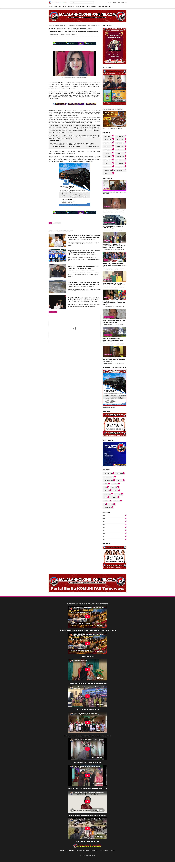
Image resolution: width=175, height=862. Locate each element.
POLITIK (113, 504)
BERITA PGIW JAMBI (121, 139)
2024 (114, 534)
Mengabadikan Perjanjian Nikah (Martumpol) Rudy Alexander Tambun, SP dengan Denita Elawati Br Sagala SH (114, 245)
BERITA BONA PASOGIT (85, 254)
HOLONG (109, 153)
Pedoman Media (70, 850)
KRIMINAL (117, 490)
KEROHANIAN (56, 25)
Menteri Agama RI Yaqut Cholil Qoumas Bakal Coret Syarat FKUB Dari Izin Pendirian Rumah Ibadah (84, 236)
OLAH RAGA (121, 163)
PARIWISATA (116, 497)
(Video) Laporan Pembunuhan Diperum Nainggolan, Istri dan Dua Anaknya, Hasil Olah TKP (114, 302)
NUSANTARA (119, 494)
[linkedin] (60, 226)
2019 (114, 519)
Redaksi (62, 850)
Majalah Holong (92, 855)
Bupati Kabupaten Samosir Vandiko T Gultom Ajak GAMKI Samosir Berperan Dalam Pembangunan (84, 252)
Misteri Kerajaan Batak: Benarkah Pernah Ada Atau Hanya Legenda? (114, 321)
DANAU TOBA (121, 143)
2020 (114, 522)
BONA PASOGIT (80, 6)
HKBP (55, 6)
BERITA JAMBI (62, 6)
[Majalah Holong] (58, 3)
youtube (113, 850)
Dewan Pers (94, 850)
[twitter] (52, 226)
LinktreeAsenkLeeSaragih (82, 850)
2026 (114, 540)
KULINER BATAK (121, 156)
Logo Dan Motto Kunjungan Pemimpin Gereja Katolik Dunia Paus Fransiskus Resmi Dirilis (92, 145)
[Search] (92, 2)
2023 (114, 531)
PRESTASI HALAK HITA (109, 317)
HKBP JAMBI (116, 483)
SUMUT (105, 260)
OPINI (109, 166)
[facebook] (50, 226)
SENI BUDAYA (71, 6)
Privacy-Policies (104, 850)
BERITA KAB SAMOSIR (110, 477)
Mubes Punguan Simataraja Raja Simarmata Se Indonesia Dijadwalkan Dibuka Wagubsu (113, 340)
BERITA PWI (121, 480)
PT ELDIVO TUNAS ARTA (109, 222)
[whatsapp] (55, 226)
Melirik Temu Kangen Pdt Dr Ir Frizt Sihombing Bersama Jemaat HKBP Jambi (114, 283)
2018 (114, 516)
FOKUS (88, 6)
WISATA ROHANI (109, 507)
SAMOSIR (93, 6)
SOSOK (109, 173)
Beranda (50, 25)
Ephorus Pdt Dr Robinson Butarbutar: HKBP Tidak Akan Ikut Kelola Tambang (58, 145)
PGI (106, 504)
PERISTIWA (121, 166)
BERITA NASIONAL (84, 239)
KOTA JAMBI (109, 156)
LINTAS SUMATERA (109, 160)
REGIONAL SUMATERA (109, 170)
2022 (114, 528)
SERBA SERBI (107, 279)
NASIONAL (108, 6)
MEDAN (121, 160)
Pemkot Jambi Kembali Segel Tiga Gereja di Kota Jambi (114, 192)
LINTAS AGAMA (108, 494)
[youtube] (125, 7)
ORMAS (106, 497)
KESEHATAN (108, 490)
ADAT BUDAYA (109, 136)
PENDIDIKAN (108, 500)
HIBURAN (109, 149)
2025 (114, 537)
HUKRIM (121, 153)
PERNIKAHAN (118, 500)
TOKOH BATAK (107, 206)
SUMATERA (101, 6)
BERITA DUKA (120, 473)
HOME (50, 6)
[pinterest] (58, 226)
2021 (114, 525)
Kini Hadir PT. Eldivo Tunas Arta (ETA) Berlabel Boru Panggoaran (113, 227)
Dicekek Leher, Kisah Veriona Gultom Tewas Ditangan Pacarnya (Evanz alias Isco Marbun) (114, 265)
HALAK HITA (121, 146)
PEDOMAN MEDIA (122, 2)
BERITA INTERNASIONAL (85, 301)
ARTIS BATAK (121, 136)
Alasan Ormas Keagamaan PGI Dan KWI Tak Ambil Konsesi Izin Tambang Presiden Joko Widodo (75, 145)
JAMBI (106, 487)
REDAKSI (115, 2)
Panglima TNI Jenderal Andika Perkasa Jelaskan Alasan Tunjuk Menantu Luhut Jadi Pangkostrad (114, 359)
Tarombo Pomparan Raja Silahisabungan (114, 210)
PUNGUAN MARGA (108, 334)
